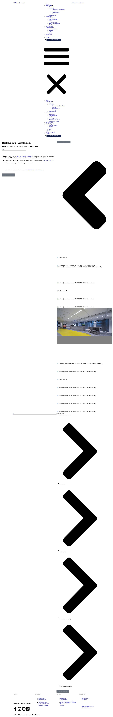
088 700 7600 (16, 698)
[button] (56, 70)
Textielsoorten (49, 26)
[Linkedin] (28, 709)
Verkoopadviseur (56, 13)
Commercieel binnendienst (58, 9)
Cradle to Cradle (53, 29)
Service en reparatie (50, 36)
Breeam (51, 30)
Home (47, 4)
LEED (50, 31)
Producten (48, 16)
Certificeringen (49, 27)
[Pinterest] (24, 709)
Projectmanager (55, 12)
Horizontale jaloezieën (54, 23)
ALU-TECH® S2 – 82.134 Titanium (34, 170)
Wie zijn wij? (49, 5)
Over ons (51, 6)
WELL (50, 33)
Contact (48, 37)
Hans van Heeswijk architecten (24, 156)
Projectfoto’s (49, 34)
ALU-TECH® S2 (48, 160)
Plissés (50, 20)
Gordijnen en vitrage (54, 25)
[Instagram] (19, 709)
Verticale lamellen (53, 22)
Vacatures (51, 8)
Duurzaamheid (52, 15)
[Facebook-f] (15, 709)
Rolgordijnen (52, 18)
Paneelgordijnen (53, 19)
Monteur (54, 11)
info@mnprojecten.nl (18, 701)
